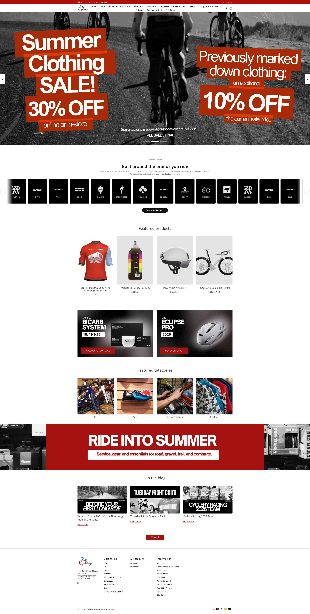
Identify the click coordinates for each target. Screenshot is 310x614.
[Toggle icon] (226, 8)
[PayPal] (221, 609)
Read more (83, 524)
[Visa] (213, 609)
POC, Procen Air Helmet (174, 287)
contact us (166, 174)
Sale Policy (170, 10)
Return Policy (162, 570)
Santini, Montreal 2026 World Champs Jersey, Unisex (95, 289)
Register (133, 563)
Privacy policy (162, 573)
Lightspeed (111, 609)
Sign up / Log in (226, 2)
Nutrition (107, 573)
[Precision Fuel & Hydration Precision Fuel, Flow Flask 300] (135, 260)
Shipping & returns (164, 584)
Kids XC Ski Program (165, 588)
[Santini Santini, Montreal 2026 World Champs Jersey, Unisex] (96, 260)
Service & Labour (179, 6)
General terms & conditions (168, 566)
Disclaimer (161, 577)
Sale (135, 417)
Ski (105, 566)
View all (155, 537)
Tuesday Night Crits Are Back (147, 516)
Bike (95, 417)
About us (160, 563)
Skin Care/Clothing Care (113, 577)
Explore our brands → (155, 210)
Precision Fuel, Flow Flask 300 (135, 287)
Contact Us (161, 591)
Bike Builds (161, 595)
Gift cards (140, 10)
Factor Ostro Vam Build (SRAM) (214, 287)
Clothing (214, 417)
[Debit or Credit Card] (229, 609)
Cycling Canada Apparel (208, 6)
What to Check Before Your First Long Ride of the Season (100, 518)
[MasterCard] (217, 609)
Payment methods (164, 581)
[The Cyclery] (83, 8)
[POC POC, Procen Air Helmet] (175, 260)
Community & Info (155, 10)
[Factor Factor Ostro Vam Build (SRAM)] (214, 260)
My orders (134, 566)
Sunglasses (164, 6)
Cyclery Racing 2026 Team (198, 516)
